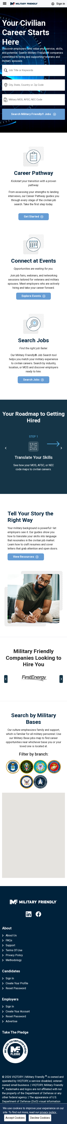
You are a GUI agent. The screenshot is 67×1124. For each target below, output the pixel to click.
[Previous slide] (6, 679)
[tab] (20, 690)
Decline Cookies (40, 1117)
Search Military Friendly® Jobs (31, 114)
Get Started (31, 216)
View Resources (23, 556)
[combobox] (33, 70)
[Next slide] (61, 448)
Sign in (60, 3)
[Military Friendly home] (24, 3)
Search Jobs (31, 379)
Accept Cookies (15, 1117)
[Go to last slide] (6, 448)
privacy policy (48, 1112)
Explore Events (31, 296)
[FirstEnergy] (33, 678)
